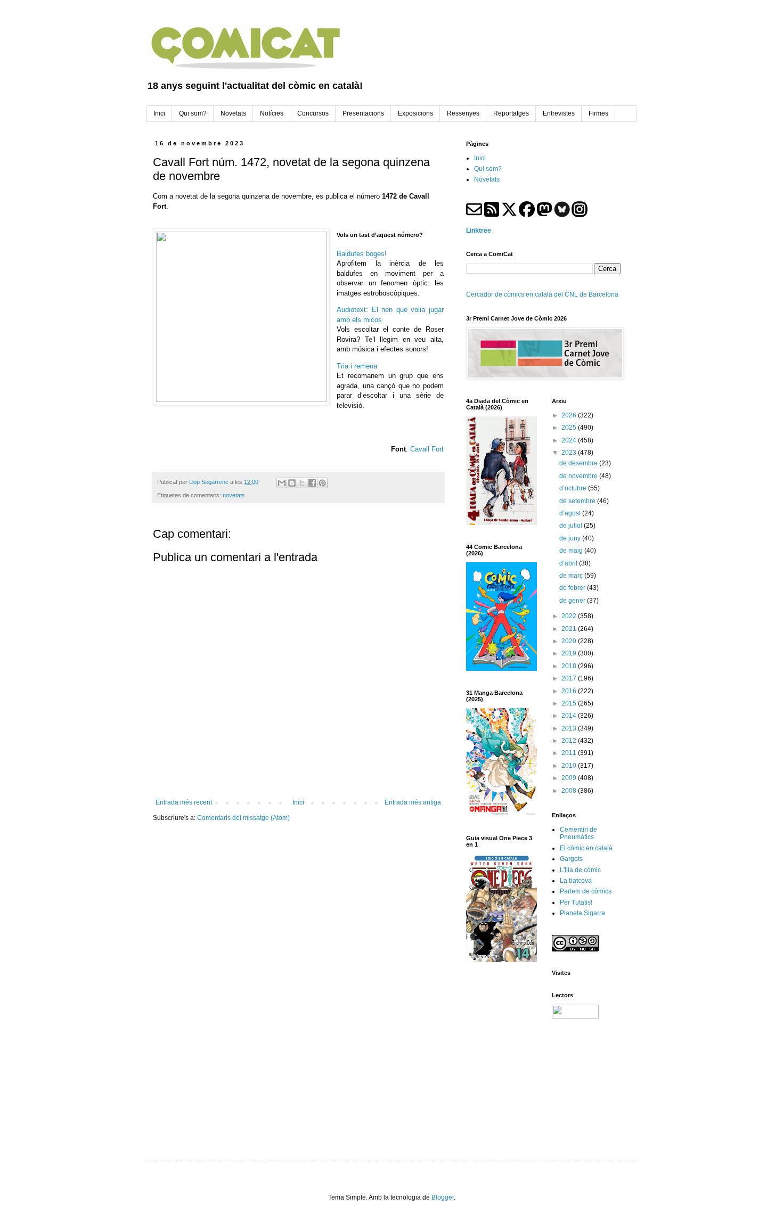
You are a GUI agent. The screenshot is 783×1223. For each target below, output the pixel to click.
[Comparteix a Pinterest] (322, 483)
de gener (573, 600)
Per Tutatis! (576, 902)
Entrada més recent (184, 802)
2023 (569, 452)
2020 (569, 641)
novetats (234, 495)
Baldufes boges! (362, 254)
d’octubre (573, 488)
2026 (569, 415)
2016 (569, 691)
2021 (569, 629)
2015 (569, 703)
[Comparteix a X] (302, 483)
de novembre (579, 476)
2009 (569, 778)
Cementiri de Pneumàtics (578, 833)
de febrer (573, 588)
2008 (569, 790)
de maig (571, 550)
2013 (569, 728)
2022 (569, 616)
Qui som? (488, 169)
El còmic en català (586, 848)
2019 (569, 653)
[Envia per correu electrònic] (281, 483)
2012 (569, 740)
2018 (569, 666)
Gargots (571, 859)
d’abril (569, 563)
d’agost (570, 513)
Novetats (487, 179)
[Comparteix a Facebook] (312, 483)
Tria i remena (357, 366)
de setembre (578, 501)
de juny (570, 538)
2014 (569, 715)
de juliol (571, 525)
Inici (298, 802)
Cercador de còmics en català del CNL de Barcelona (542, 294)
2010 (569, 765)
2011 (569, 753)
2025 (569, 427)
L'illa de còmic (580, 870)
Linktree (478, 230)
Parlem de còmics (585, 891)
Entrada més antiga (413, 802)
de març (571, 575)
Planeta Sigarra (582, 913)
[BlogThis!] (292, 483)
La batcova (576, 880)
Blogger (442, 1197)
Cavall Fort (427, 449)
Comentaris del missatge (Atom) (243, 818)
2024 (569, 440)
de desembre (579, 463)
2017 (569, 678)
